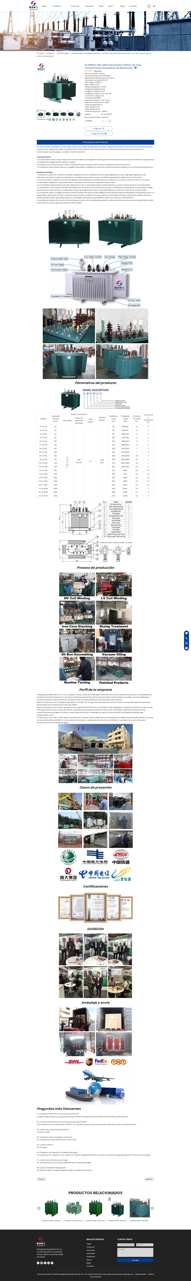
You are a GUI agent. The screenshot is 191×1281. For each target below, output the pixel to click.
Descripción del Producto (95, 142)
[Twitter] (45, 1263)
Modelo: (88, 114)
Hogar (89, 1244)
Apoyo (89, 1260)
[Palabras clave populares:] (149, 6)
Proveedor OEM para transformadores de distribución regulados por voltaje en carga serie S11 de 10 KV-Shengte (73, 1220)
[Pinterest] (52, 1263)
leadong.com (128, 1274)
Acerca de (91, 1250)
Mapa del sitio (140, 1274)
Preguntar (97, 128)
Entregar (135, 1260)
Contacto (90, 1266)
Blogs (89, 1263)
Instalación (91, 1256)
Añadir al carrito (97, 134)
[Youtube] (48, 1263)
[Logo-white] (41, 1241)
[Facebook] (38, 1263)
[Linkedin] (41, 1263)
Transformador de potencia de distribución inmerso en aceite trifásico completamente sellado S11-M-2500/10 (140, 1220)
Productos (91, 1247)
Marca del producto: (93, 117)
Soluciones (91, 1253)
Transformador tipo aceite (95, 1220)
